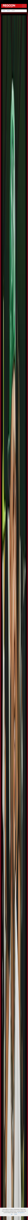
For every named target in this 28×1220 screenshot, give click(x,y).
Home (3, 11)
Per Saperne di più (17, 1213)
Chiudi (15, 1214)
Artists (8, 11)
